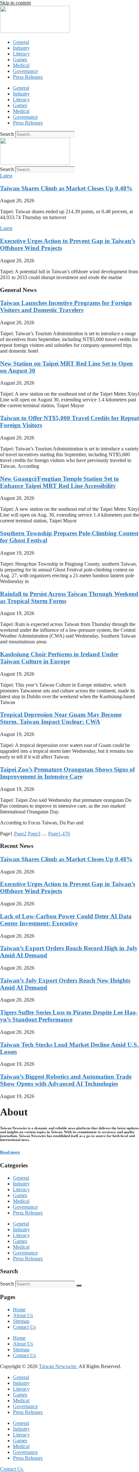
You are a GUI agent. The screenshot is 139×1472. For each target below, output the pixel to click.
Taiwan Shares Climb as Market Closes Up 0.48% (66, 188)
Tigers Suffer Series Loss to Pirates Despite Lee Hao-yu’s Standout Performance (69, 1016)
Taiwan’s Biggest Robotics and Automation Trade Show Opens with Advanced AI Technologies (66, 1080)
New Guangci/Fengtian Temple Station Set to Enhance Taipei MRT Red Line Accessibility (59, 482)
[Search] (78, 1285)
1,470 (59, 833)
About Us (23, 1315)
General (21, 42)
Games (20, 59)
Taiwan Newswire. (58, 1366)
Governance (25, 71)
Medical (21, 65)
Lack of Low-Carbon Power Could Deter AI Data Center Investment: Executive (66, 920)
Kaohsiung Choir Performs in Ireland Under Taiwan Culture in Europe (59, 658)
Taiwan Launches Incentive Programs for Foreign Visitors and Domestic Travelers (66, 306)
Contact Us (24, 1327)
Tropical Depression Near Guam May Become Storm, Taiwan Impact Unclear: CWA (61, 718)
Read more (10, 1152)
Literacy (21, 53)
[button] (6, 175)
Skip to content (15, 2)
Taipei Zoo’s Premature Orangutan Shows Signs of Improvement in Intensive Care (67, 773)
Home (19, 1309)
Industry (21, 48)
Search (7, 134)
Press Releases (28, 77)
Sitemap (21, 1321)
